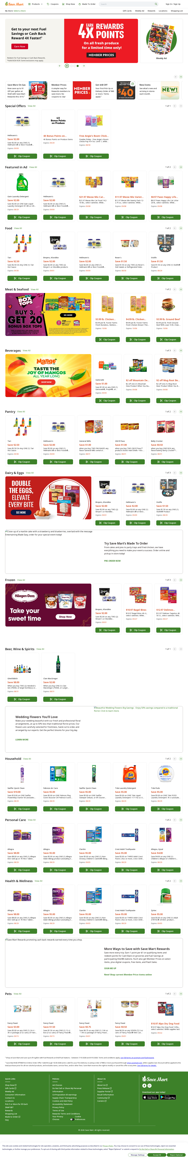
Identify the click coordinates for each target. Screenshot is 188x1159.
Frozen (10, 580)
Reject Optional (176, 1155)
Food (8, 228)
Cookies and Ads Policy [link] (62, 1095)
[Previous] (176, 77)
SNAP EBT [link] (9, 1101)
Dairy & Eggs (14, 473)
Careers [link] (100, 1095)
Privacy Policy (108, 1146)
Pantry (10, 412)
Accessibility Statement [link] (62, 1098)
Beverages (13, 350)
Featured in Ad (16, 167)
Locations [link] (9, 1095)
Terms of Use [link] (58, 1104)
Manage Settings (138, 1155)
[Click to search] (156, 4)
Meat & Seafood (17, 289)
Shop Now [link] (9, 1079)
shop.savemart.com (134, 1057)
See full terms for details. (147, 1059)
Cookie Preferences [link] (80, 1112)
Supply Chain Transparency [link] (64, 1092)
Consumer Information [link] (15, 1088)
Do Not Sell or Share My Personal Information (156, 1149)
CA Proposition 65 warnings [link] (64, 1088)
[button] (22, 135)
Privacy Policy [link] (58, 1101)
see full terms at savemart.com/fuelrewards (137, 1052)
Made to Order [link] (11, 1111)
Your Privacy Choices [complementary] (68, 1112)
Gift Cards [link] (9, 1082)
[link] (14, 4)
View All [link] (32, 106)
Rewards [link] (9, 1104)
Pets (8, 988)
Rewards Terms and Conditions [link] (66, 1107)
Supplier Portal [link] (103, 1085)
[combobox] (129, 4)
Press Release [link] (103, 1082)
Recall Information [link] (105, 1088)
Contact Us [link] (10, 1092)
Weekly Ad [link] (9, 1085)
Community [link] (102, 1092)
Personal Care (15, 814)
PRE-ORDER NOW (112, 560)
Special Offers (15, 106)
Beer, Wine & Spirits (19, 643)
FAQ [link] (7, 1114)
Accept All (157, 1155)
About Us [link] (101, 1079)
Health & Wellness (19, 875)
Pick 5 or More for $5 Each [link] (16, 1098)
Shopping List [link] (11, 1107)
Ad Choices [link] (57, 1079)
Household (13, 753)
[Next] (181, 77)
